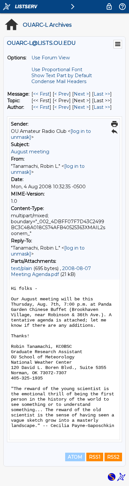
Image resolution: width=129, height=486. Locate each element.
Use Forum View (50, 58)
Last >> (102, 94)
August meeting (30, 152)
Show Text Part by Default (61, 75)
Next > (81, 94)
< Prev (61, 94)
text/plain (21, 268)
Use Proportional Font (56, 70)
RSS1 (95, 457)
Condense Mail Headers (58, 81)
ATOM (75, 457)
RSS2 (113, 457)
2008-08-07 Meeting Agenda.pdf (51, 271)
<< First (41, 94)
